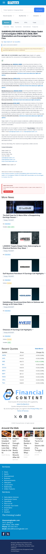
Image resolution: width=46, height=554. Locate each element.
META (3, 371)
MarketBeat (7, 223)
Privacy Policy (34, 409)
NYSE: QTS (16, 78)
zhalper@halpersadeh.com (30, 131)
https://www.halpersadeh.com (9, 161)
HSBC (9, 342)
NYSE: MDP (16, 103)
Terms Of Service (22, 411)
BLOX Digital (16, 551)
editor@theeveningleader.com (17, 529)
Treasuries (35, 27)
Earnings (9, 283)
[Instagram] (30, 417)
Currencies (18, 27)
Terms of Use (28, 544)
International (27, 27)
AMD (3, 361)
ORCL (3, 380)
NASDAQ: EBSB (18, 90)
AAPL (3, 358)
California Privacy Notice (24, 546)
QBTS (12, 227)
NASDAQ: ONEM (17, 64)
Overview (6, 27)
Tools (34, 22)
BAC (3, 364)
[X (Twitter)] (15, 417)
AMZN (4, 355)
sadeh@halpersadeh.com (15, 131)
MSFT (3, 374)
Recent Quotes (7, 16)
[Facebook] (20, 417)
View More (38, 349)
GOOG (4, 367)
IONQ (9, 227)
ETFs (25, 22)
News (12, 27)
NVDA (4, 377)
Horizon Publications (24, 542)
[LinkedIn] (25, 417)
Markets (6, 22)
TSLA (3, 383)
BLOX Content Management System (25, 549)
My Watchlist (22, 16)
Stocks (17, 22)
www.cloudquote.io (23, 404)
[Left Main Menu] (4, 2)
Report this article (8, 191)
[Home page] (13, 2)
